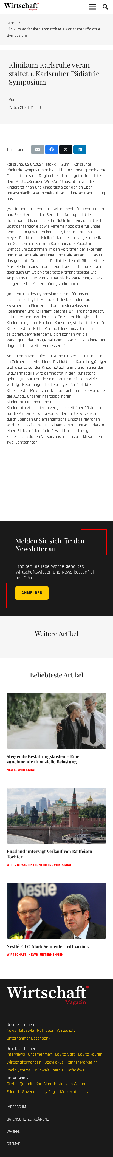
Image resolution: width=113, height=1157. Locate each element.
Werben (14, 1131)
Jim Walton (76, 1084)
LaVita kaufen (90, 1054)
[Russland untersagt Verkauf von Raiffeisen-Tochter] (56, 832)
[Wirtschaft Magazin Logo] (21, 7)
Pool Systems (18, 1070)
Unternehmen (40, 1054)
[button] (105, 7)
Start (11, 23)
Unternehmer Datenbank (28, 1038)
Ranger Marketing (82, 1062)
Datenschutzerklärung (28, 1119)
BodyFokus (53, 1062)
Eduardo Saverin (21, 1092)
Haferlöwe (75, 1070)
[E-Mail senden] (37, 149)
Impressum (16, 1107)
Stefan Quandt (20, 1084)
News (11, 1030)
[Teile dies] (51, 149)
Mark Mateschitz (74, 1092)
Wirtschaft (66, 1030)
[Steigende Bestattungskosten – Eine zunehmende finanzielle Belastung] (56, 737)
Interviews (16, 1054)
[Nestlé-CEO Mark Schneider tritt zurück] (56, 924)
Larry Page (47, 1092)
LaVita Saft (65, 1054)
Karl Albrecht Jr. (49, 1084)
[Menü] (92, 7)
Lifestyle (26, 1030)
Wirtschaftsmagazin (24, 1062)
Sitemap (13, 1144)
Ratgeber (45, 1030)
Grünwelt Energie (48, 1070)
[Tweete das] (65, 149)
